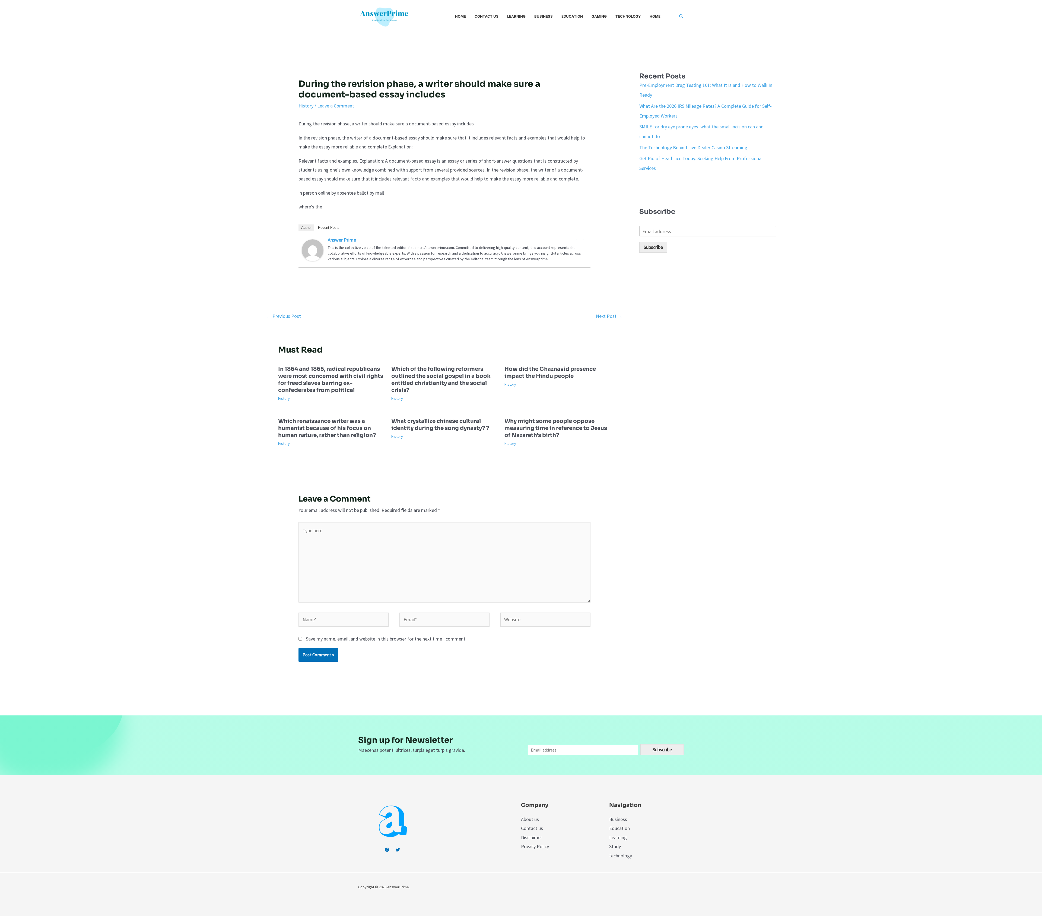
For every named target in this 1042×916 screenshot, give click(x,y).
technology (620, 855)
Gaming (599, 16)
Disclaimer (531, 837)
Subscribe (653, 247)
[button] (681, 16)
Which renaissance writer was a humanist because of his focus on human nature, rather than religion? (327, 428)
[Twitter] (583, 241)
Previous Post (283, 316)
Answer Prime (342, 240)
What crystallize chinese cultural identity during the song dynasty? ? (440, 425)
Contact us (486, 16)
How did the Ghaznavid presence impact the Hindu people (550, 372)
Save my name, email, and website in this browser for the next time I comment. (386, 639)
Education (572, 16)
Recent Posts (328, 228)
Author (306, 228)
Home (460, 16)
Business (543, 16)
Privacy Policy (535, 846)
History (305, 106)
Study (615, 846)
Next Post (609, 316)
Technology (628, 16)
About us (530, 819)
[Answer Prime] (312, 249)
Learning (516, 16)
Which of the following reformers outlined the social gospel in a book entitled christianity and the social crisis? (441, 380)
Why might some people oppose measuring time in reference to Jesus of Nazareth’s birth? (555, 428)
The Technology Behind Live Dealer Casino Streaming (693, 147)
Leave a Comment (335, 106)
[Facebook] (576, 241)
